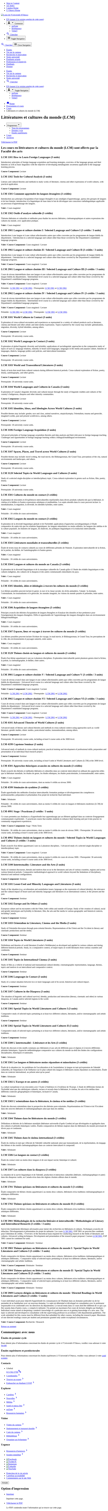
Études (9, 50)
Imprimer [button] (10, 1494)
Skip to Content (12, 3)
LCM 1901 (15, 288)
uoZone (15, 26)
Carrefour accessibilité (15, 1476)
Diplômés (10, 64)
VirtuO (14, 31)
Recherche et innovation (16, 55)
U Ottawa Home (13, 10)
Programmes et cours (15, 106)
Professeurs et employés (16, 62)
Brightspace (16, 28)
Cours (8, 108)
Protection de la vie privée (17, 1473)
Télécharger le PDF (9, 142)
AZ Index (10, 5)
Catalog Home (12, 8)
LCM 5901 (68, 1231)
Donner (9, 66)
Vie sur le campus (13, 52)
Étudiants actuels (13, 59)
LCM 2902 (27, 693)
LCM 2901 (15, 693)
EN (25, 19)
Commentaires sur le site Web (18, 1478)
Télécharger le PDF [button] (14, 1503)
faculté (4, 1345)
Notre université (13, 57)
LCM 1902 (27, 288)
